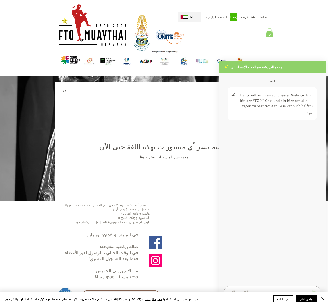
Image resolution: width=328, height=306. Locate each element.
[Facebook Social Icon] (155, 242)
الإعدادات (283, 299)
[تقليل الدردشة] (316, 67)
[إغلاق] (322, 298)
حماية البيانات (153, 299)
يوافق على (306, 299)
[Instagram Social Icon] (155, 260)
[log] (272, 178)
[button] (269, 32)
